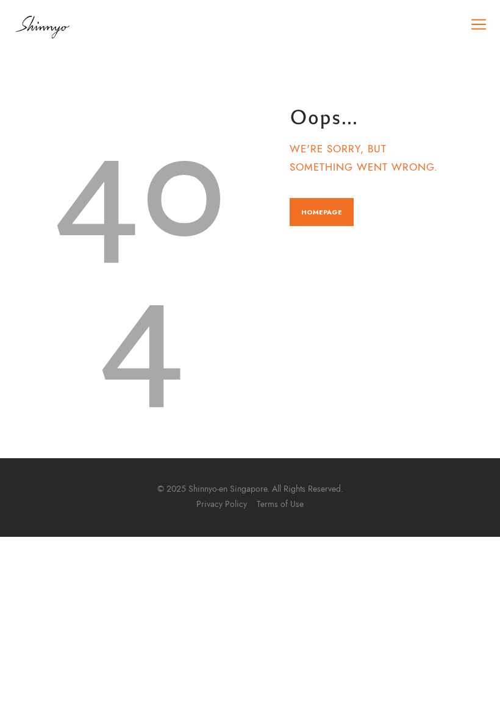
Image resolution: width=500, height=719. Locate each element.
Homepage (321, 212)
